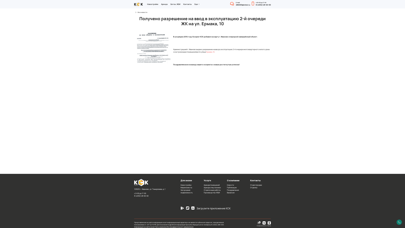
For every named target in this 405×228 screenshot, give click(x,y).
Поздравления (233, 190)
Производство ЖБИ (212, 192)
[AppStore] (192, 209)
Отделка (253, 187)
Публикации (232, 187)
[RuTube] (259, 223)
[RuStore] (187, 209)
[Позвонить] (399, 222)
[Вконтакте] (264, 223)
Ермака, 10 (210, 52)
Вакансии (231, 192)
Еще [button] (196, 4)
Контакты (187, 4)
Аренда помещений (212, 185)
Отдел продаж (256, 185)
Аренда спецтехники (212, 187)
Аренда (164, 4)
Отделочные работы (212, 190)
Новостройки (152, 4)
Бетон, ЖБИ (175, 4)
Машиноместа (186, 187)
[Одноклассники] (269, 223)
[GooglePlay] (179, 209)
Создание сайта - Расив (264, 226)
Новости (230, 185)
